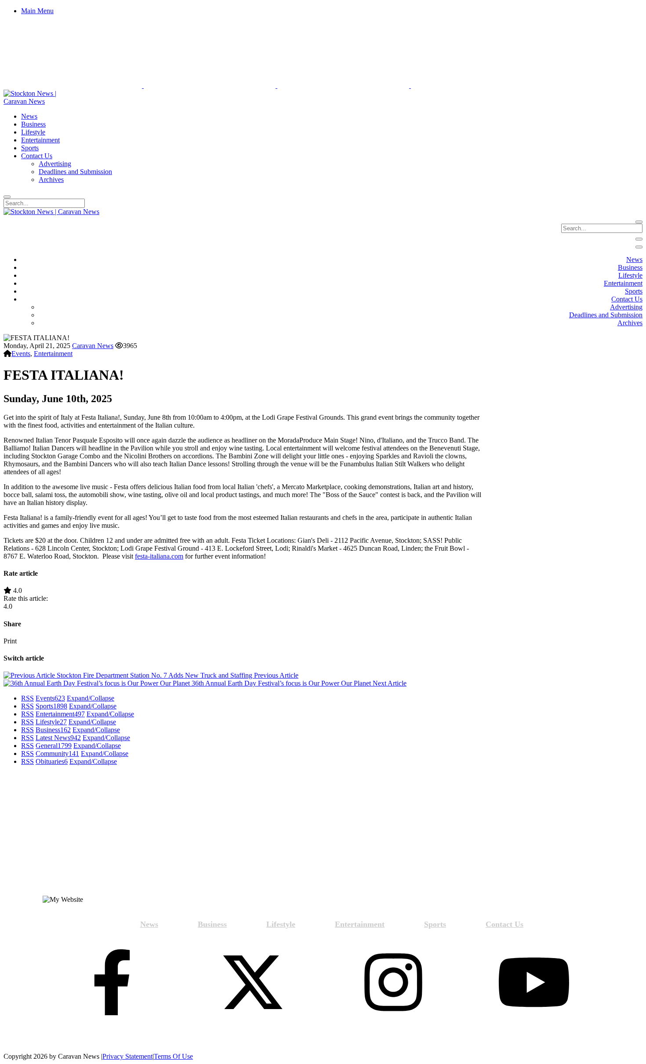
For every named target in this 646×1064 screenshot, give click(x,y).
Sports (51, 706)
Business (53, 730)
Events (20, 353)
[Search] (7, 197)
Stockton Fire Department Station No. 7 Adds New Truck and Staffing (176, 675)
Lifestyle (51, 722)
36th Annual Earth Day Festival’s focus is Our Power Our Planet (298, 683)
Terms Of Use (173, 1056)
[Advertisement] (83, 834)
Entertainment (53, 353)
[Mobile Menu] (638, 239)
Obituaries (52, 761)
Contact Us (504, 924)
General (54, 745)
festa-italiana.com (159, 556)
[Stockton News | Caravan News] (40, 101)
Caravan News (92, 345)
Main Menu (37, 11)
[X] (253, 983)
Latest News (58, 737)
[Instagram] (393, 983)
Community (57, 753)
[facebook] (112, 983)
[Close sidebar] (638, 247)
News (149, 924)
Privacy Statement (127, 1056)
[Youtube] (534, 983)
